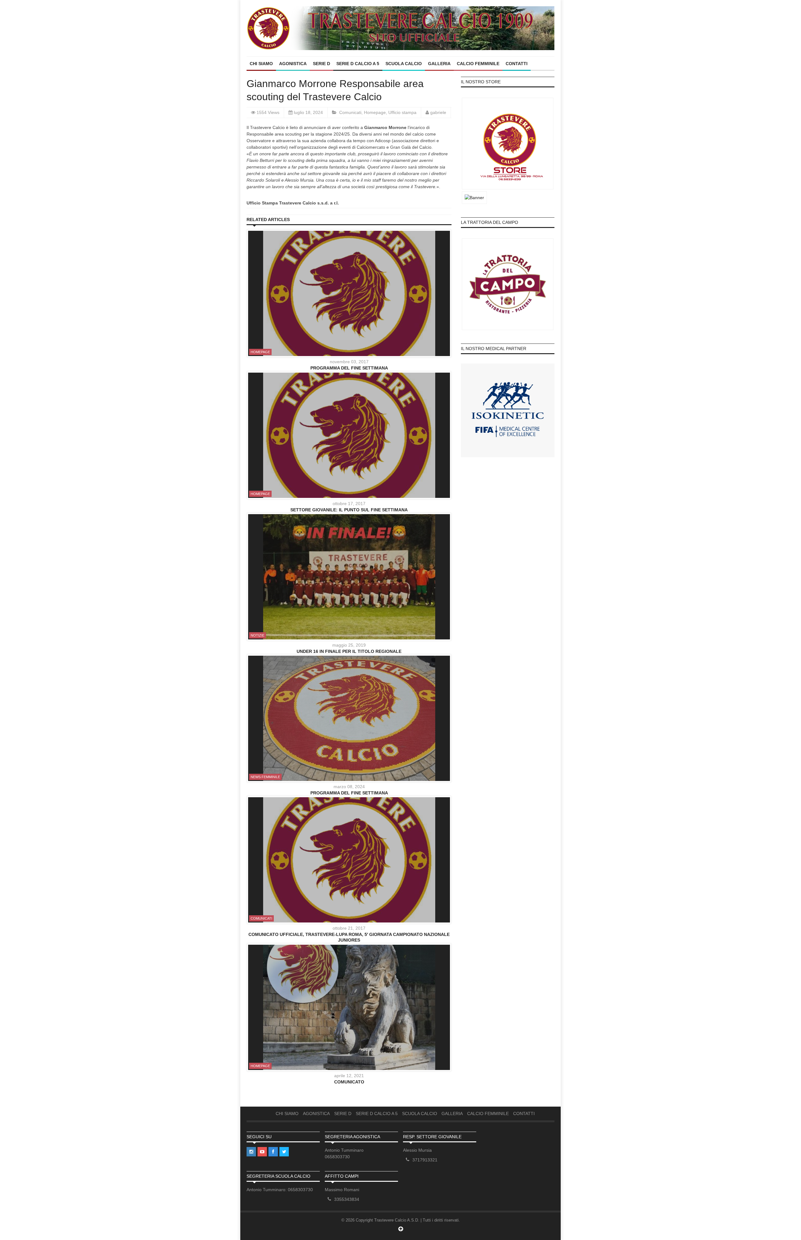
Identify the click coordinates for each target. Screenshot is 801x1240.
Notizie (257, 635)
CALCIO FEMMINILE (478, 63)
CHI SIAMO (261, 63)
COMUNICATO (349, 1081)
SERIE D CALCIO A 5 (357, 63)
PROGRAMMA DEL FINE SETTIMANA (349, 367)
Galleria (439, 63)
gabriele (438, 112)
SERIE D (321, 63)
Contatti (517, 63)
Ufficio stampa (402, 112)
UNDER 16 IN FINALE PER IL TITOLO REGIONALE (349, 651)
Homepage (375, 112)
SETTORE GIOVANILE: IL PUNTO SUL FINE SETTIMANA (349, 509)
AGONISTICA (293, 63)
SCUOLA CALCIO (403, 63)
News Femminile (265, 777)
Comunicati (350, 112)
